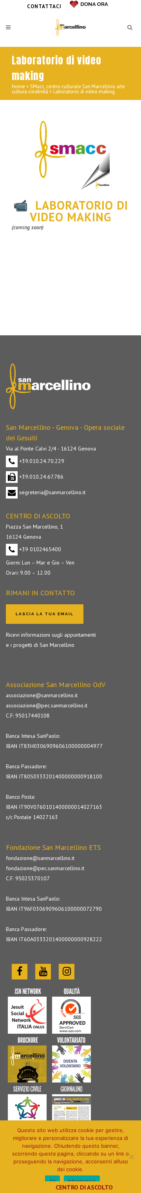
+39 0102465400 (39, 549)
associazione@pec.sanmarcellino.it (46, 705)
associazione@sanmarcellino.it (42, 695)
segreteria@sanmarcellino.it (51, 492)
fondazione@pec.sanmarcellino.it (45, 868)
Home (18, 86)
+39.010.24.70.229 (41, 461)
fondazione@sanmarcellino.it (40, 858)
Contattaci (44, 6)
